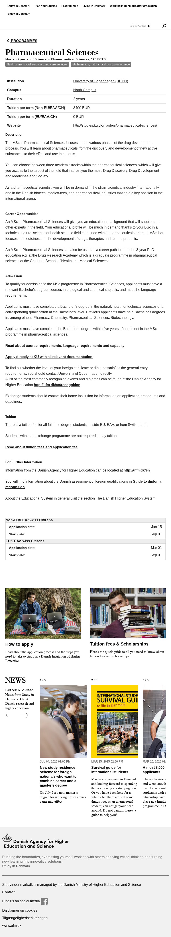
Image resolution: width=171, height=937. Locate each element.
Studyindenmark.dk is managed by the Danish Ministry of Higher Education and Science (71, 884)
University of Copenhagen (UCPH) (100, 81)
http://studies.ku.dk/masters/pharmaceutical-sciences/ (115, 125)
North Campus (84, 90)
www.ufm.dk (11, 925)
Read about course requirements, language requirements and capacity (64, 346)
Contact (8, 892)
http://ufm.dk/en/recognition (57, 385)
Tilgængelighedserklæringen (25, 918)
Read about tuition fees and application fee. (41, 447)
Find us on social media (21, 901)
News (15, 680)
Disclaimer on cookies (19, 910)
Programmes (23, 40)
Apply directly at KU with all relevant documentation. (49, 357)
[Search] (164, 26)
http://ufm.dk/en (137, 470)
